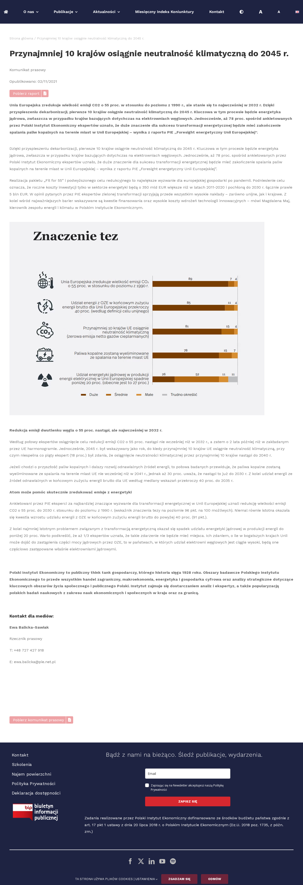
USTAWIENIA (145, 879)
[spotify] (173, 861)
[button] (29, 93)
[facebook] (130, 861)
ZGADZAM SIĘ (179, 879)
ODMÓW (214, 879)
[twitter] (141, 861)
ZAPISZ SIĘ (187, 801)
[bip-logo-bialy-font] (35, 805)
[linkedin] (152, 861)
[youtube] (162, 861)
